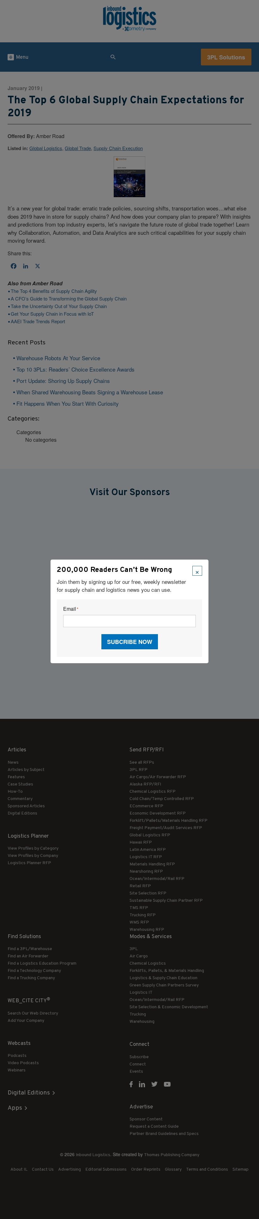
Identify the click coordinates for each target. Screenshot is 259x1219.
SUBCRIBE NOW (129, 642)
